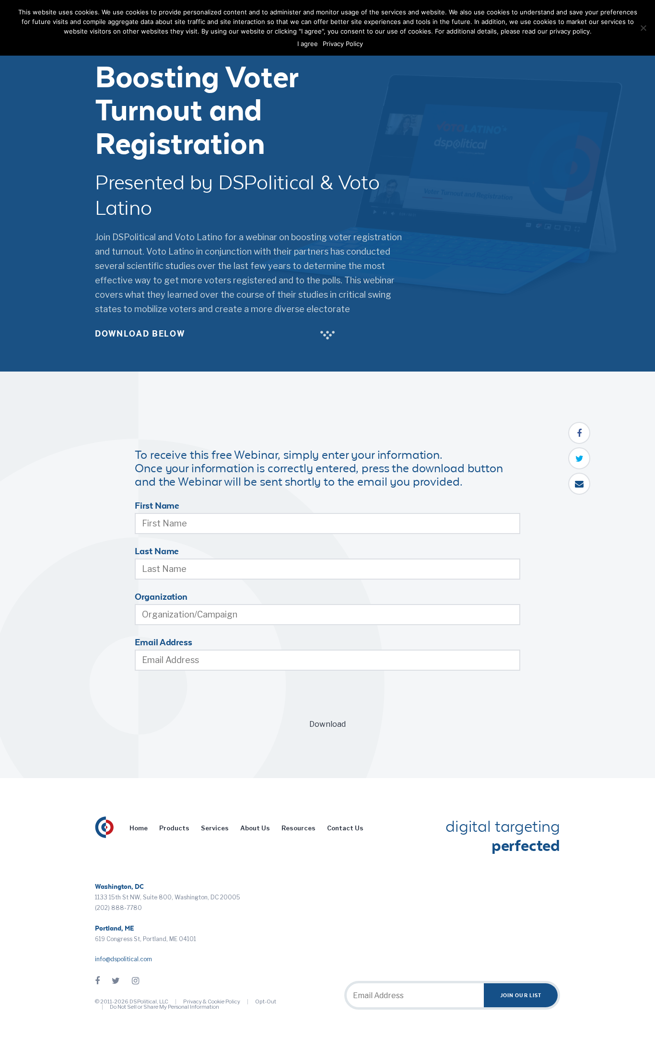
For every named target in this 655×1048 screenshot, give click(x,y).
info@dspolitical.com (123, 959)
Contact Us (345, 828)
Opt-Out (265, 1001)
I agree (307, 43)
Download (327, 724)
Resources (298, 828)
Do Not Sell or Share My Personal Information (164, 1006)
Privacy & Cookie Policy (211, 1001)
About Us (255, 828)
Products (174, 828)
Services (215, 828)
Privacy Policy (343, 43)
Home (138, 828)
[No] (643, 28)
